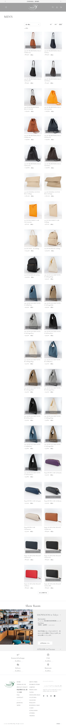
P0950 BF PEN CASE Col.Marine (52, 501)
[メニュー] (6, 7)
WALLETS (32, 702)
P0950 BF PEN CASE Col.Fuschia (53, 472)
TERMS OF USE (21, 684)
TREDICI (32, 716)
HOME (19, 682)
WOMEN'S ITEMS (34, 684)
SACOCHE (32, 700)
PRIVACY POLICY (22, 687)
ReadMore (18, 661)
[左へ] (5, 1)
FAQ (18, 695)
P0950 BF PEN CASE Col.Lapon (32, 501)
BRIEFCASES (33, 689)
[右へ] (60, 1)
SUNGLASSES (33, 710)
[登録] (61, 686)
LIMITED (32, 687)
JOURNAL (20, 702)
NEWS (18, 705)
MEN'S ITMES (33, 682)
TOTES (31, 692)
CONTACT (20, 697)
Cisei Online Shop (11, 723)
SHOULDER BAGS (34, 695)
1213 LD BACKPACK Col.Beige (52, 248)
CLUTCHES (32, 697)
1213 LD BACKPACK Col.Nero (32, 275)
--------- (19, 700)
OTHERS (32, 713)
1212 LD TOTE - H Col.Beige (31, 248)
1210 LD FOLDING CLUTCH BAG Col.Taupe (52, 192)
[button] (53, 7)
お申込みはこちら (45, 643)
